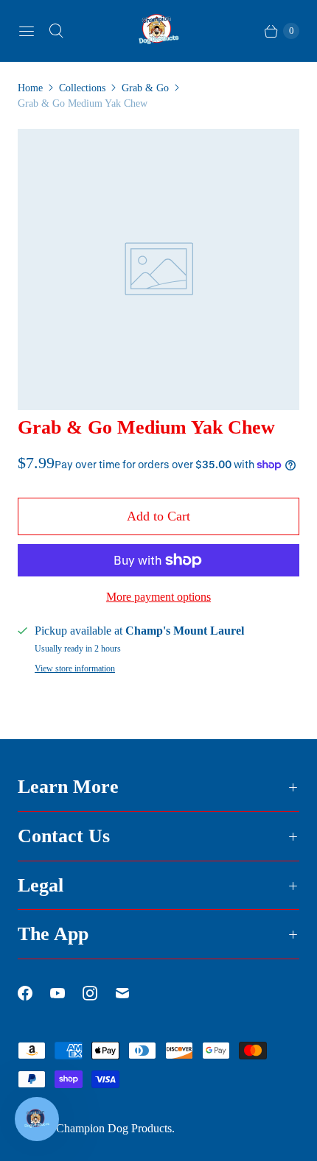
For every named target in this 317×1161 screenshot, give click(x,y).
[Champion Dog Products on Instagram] (99, 993)
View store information (75, 669)
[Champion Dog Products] (158, 31)
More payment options (158, 596)
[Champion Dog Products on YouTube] (66, 993)
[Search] (56, 31)
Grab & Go (145, 87)
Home (30, 87)
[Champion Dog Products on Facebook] (34, 993)
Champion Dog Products (114, 1128)
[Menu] (26, 31)
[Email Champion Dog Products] (131, 993)
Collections (82, 87)
